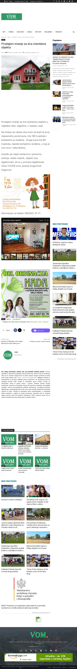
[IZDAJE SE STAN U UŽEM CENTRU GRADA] (42, 461)
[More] (24, 330)
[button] (73, 32)
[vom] (38, 634)
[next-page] (57, 129)
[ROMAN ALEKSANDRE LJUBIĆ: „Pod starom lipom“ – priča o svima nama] (57, 107)
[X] (67, 1)
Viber (39, 322)
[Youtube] (69, 1)
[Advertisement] (54, 16)
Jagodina (8, 319)
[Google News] (72, 1)
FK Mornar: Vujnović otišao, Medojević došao (63, 243)
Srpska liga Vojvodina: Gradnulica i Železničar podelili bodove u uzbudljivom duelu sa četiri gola (12, 548)
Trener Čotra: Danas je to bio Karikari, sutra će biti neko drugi (37, 571)
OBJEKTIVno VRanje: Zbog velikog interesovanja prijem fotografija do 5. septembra (67, 95)
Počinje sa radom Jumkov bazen (40, 341)
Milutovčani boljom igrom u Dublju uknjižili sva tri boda (37, 547)
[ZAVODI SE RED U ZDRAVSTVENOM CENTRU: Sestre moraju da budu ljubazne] (57, 82)
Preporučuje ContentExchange (40, 612)
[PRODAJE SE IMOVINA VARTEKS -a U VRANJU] (42, 439)
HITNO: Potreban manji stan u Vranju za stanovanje (24, 470)
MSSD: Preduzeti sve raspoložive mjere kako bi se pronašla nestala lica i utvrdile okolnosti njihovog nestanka (23, 607)
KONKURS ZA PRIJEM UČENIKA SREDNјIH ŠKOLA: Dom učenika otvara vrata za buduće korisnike (24, 450)
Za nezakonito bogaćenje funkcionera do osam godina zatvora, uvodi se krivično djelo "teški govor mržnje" (64, 310)
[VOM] (7, 355)
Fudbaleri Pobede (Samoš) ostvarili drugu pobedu (11, 570)
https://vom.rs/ (18, 355)
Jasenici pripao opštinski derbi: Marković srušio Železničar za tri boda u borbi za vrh (13, 525)
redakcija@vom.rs (43, 646)
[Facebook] (54, 1)
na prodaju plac (16, 319)
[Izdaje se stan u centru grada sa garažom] (8, 461)
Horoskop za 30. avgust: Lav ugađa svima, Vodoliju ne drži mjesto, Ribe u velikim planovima (37, 502)
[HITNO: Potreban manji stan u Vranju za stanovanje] (25, 461)
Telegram (45, 322)
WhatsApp (34, 322)
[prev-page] (54, 129)
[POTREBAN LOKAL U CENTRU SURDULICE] (8, 439)
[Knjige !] (38, 657)
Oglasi (9, 37)
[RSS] (62, 1)
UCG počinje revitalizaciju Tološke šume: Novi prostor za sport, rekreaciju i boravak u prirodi (38, 525)
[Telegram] (64, 1)
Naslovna (3, 37)
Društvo (20, 444)
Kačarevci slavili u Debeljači (11, 500)
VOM (6, 52)
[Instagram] (56, 1)
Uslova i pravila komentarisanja (27, 377)
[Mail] (59, 1)
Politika (55, 54)
